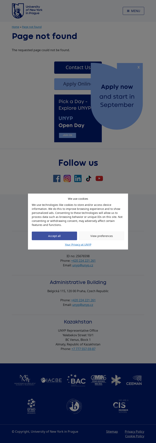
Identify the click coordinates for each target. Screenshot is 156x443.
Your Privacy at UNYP (78, 244)
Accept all (54, 236)
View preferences (101, 236)
